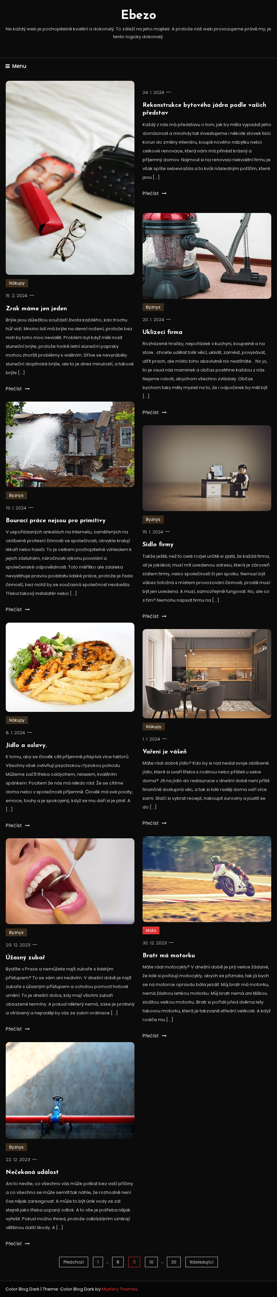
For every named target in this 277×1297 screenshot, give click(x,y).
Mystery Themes (119, 1289)
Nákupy (17, 283)
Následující (201, 1262)
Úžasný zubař (25, 958)
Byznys (153, 307)
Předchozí (74, 1262)
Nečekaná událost (32, 1173)
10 (151, 1262)
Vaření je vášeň (165, 752)
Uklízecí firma (162, 333)
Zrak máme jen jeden (36, 309)
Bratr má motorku (169, 956)
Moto (151, 930)
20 (173, 1262)
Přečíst (14, 388)
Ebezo (138, 16)
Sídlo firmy (158, 545)
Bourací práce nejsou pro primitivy (56, 521)
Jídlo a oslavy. (26, 746)
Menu (19, 66)
